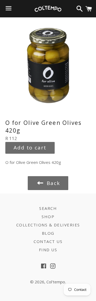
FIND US (48, 249)
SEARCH (48, 208)
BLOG (48, 233)
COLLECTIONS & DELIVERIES (48, 224)
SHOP (48, 216)
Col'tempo (55, 281)
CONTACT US (48, 241)
